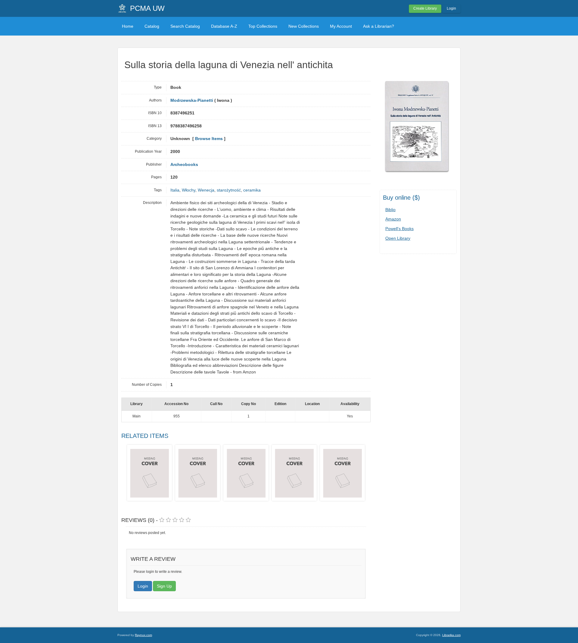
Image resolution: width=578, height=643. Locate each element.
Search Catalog (185, 26)
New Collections (303, 26)
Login (451, 8)
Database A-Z (224, 26)
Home (127, 26)
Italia (174, 190)
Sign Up (164, 586)
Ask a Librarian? (378, 26)
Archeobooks (184, 164)
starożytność (229, 190)
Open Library (397, 238)
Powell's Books (399, 228)
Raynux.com (143, 635)
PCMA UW (147, 8)
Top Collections (262, 26)
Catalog (151, 26)
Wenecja (206, 190)
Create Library (425, 8)
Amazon (393, 219)
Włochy (188, 190)
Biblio (390, 209)
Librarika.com (451, 635)
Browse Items (209, 138)
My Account (341, 26)
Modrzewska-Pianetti (191, 100)
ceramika (252, 190)
